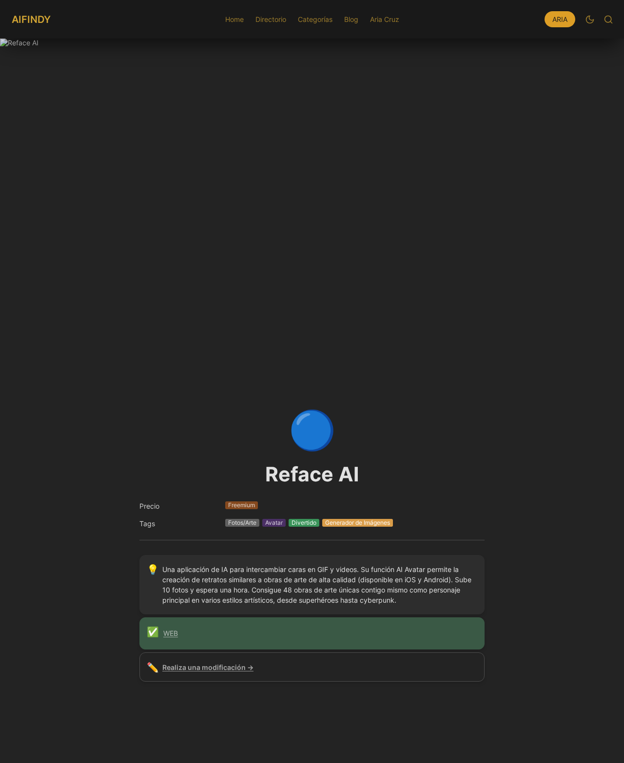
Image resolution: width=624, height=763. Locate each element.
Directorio (270, 19)
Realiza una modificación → (208, 667)
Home (234, 19)
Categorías (315, 19)
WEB (170, 633)
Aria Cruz (384, 19)
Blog (351, 19)
